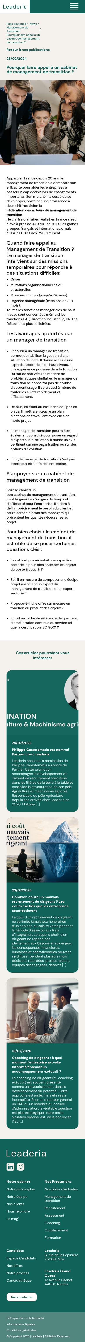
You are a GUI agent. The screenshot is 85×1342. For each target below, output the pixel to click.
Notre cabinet (18, 1181)
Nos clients (15, 1204)
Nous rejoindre (18, 1211)
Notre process (18, 1273)
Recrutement (55, 1208)
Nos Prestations (58, 1181)
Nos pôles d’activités (61, 1189)
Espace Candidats (21, 1258)
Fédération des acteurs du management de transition (41, 212)
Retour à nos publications (28, 49)
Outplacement (56, 1230)
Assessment (54, 1215)
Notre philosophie (21, 1189)
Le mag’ (13, 1219)
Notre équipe (17, 1196)
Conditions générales (21, 1330)
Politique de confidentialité (25, 1318)
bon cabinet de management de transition (41, 494)
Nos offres (15, 1266)
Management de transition (58, 1198)
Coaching (52, 1223)
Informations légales (21, 1324)
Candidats (15, 1250)
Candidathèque (19, 1280)
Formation (53, 1238)
